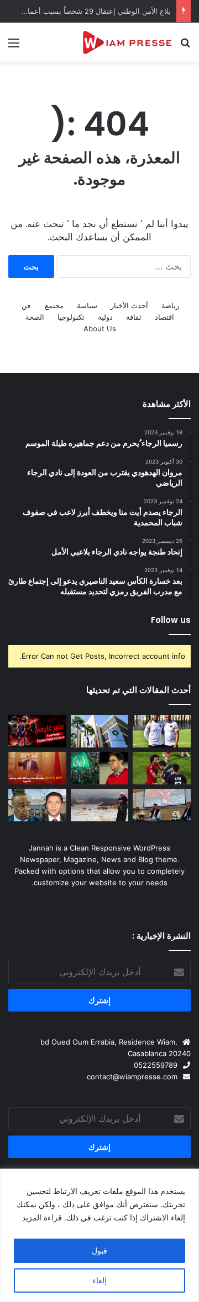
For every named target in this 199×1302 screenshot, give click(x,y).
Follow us (171, 620)
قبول (99, 1250)
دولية (105, 317)
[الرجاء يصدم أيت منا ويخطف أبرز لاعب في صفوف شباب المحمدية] (100, 768)
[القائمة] (13, 46)
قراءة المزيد (42, 1217)
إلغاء (99, 1280)
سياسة (87, 305)
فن (26, 305)
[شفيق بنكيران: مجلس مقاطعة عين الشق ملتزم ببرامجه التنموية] (37, 768)
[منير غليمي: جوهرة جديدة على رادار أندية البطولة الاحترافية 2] (37, 731)
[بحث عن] (185, 46)
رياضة (170, 305)
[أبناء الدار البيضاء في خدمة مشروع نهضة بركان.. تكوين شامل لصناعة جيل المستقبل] (162, 731)
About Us (99, 328)
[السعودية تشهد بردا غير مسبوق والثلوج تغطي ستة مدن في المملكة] (100, 805)
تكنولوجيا (71, 317)
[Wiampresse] (127, 42)
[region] (99, 1235)
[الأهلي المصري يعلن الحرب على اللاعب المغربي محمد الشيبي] (162, 768)
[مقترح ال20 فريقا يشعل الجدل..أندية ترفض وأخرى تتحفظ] (100, 731)
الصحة (34, 317)
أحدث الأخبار (129, 305)
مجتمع (54, 305)
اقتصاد (164, 317)
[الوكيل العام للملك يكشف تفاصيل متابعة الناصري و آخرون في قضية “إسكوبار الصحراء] (37, 805)
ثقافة (134, 317)
